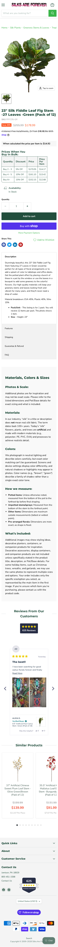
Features (9, 328)
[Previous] (5, 688)
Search (29, 938)
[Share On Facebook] (3, 244)
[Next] (53, 688)
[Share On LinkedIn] (15, 244)
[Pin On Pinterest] (20, 244)
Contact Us (6, 880)
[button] (20, 692)
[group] (18, 785)
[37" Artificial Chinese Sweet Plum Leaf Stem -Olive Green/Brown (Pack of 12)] (17, 768)
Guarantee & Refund (14, 346)
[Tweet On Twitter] (9, 244)
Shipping (9, 337)
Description (10, 256)
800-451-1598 (8, 876)
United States (27, 901)
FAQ (7, 354)
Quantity (5, 199)
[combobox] (24, 13)
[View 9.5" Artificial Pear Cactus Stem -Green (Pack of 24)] (41, 722)
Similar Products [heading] (29, 745)
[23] (6, 99)
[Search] (52, 13)
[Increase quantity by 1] (27, 206)
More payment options (29, 233)
